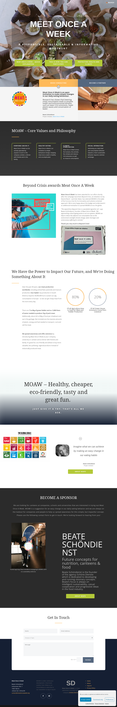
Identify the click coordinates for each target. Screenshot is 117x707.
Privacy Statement (99, 703)
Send (88, 660)
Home (89, 681)
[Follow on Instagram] (49, 696)
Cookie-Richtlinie (90, 703)
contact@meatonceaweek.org (21, 693)
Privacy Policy (91, 688)
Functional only (98, 699)
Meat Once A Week (58, 116)
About (89, 683)
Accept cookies (85, 699)
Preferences (109, 699)
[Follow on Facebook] (43, 696)
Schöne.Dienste (74, 692)
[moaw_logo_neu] (19, 106)
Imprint (107, 703)
